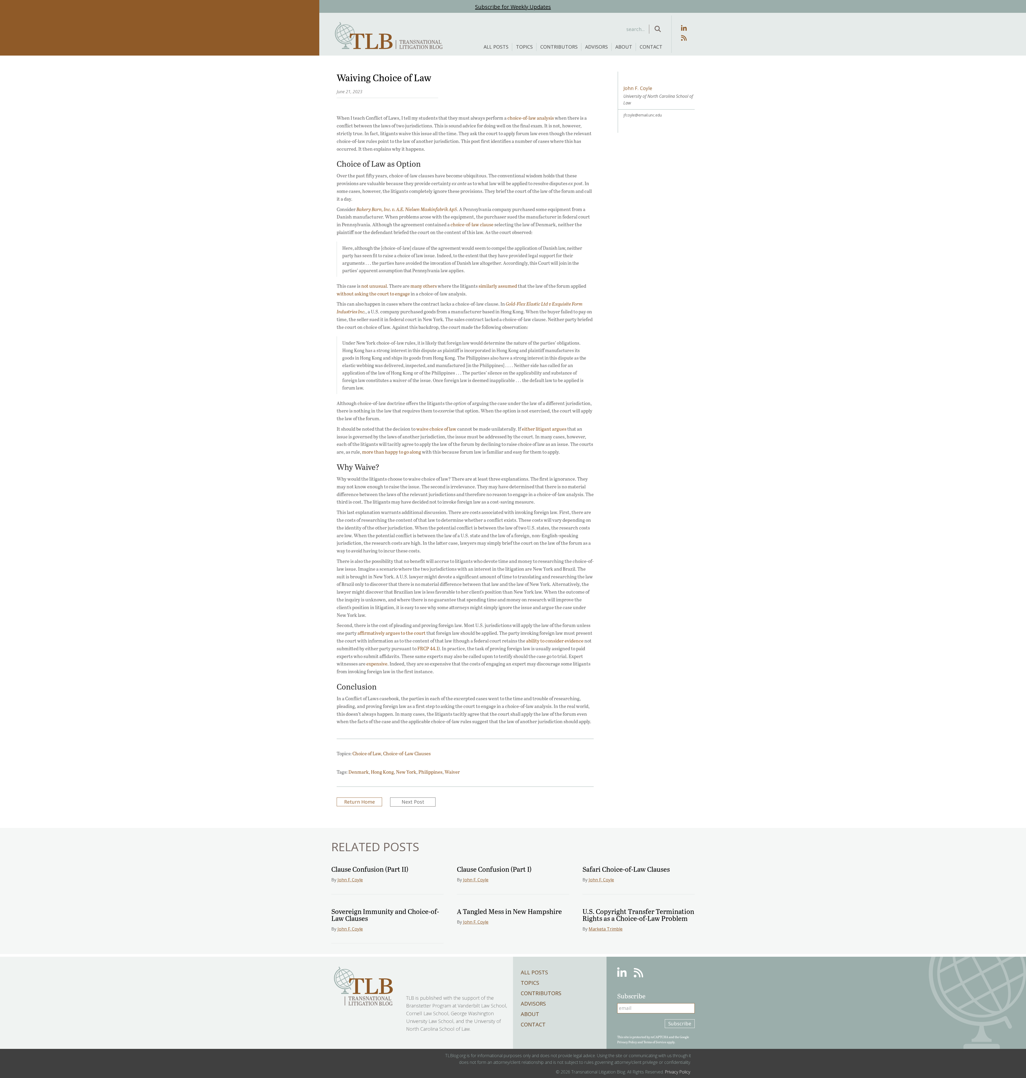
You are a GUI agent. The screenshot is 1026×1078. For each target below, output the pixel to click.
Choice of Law (366, 753)
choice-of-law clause (471, 224)
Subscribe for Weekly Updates (513, 6)
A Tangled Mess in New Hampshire (509, 911)
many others (423, 286)
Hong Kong (382, 772)
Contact (651, 47)
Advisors (596, 47)
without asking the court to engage (373, 293)
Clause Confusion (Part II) (370, 869)
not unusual (374, 286)
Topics (524, 47)
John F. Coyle (350, 880)
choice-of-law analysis (530, 118)
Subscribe (679, 1023)
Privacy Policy (627, 1042)
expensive (376, 663)
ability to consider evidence (555, 640)
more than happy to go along (391, 452)
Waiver (452, 772)
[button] (657, 29)
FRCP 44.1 (427, 648)
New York (406, 772)
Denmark (358, 772)
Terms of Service (654, 1042)
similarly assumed (498, 286)
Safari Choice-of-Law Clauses (626, 869)
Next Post (413, 802)
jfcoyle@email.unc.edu (642, 115)
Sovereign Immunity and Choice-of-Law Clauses (385, 914)
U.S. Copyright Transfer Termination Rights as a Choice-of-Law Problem (638, 914)
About (623, 47)
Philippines (430, 772)
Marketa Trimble (606, 929)
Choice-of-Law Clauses (407, 753)
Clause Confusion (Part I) (494, 869)
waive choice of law (436, 429)
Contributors (559, 47)
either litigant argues (544, 429)
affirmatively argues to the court (391, 633)
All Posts (496, 47)
